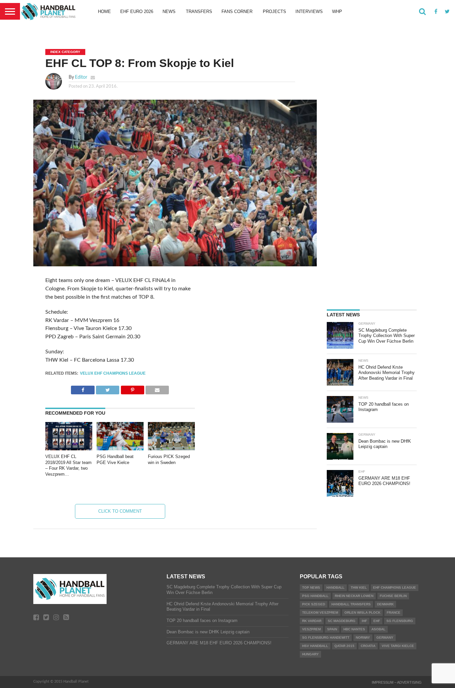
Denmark (385, 604)
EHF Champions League (394, 587)
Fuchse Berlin (393, 596)
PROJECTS (274, 11)
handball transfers (351, 604)
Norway (363, 637)
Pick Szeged (313, 604)
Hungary (310, 654)
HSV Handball (315, 646)
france (393, 612)
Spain (332, 629)
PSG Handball (315, 596)
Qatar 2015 (344, 646)
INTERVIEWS (309, 11)
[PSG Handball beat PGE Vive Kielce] (120, 448)
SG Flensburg (399, 621)
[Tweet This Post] (108, 388)
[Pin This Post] (132, 388)
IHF (364, 621)
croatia (368, 646)
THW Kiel (359, 587)
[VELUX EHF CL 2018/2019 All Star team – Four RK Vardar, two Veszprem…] (68, 448)
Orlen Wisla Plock (362, 612)
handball (335, 587)
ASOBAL (378, 629)
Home (104, 11)
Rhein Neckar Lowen (354, 596)
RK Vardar (311, 621)
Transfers (199, 11)
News (169, 11)
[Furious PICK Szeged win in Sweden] (171, 448)
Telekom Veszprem (320, 612)
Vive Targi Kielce (398, 646)
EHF (376, 621)
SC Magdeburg (341, 621)
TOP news (311, 587)
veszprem (311, 629)
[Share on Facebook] (82, 388)
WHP (337, 11)
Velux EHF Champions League (113, 373)
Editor (81, 77)
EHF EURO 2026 (136, 11)
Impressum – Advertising (397, 682)
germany (384, 637)
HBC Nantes (354, 629)
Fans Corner (237, 11)
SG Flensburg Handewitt (325, 637)
